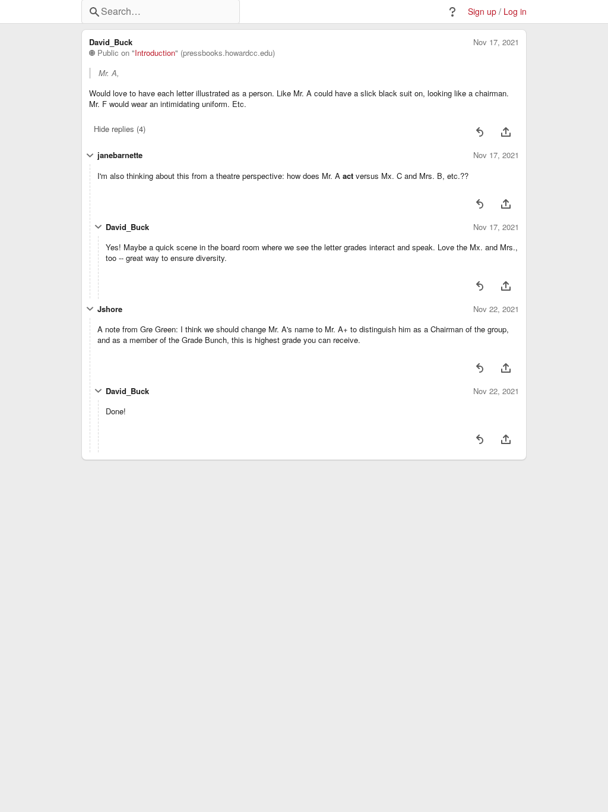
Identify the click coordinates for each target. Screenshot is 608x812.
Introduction (155, 53)
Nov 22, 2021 (496, 309)
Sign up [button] (482, 11)
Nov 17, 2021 (496, 42)
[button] (452, 12)
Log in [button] (515, 11)
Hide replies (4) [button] (119, 128)
